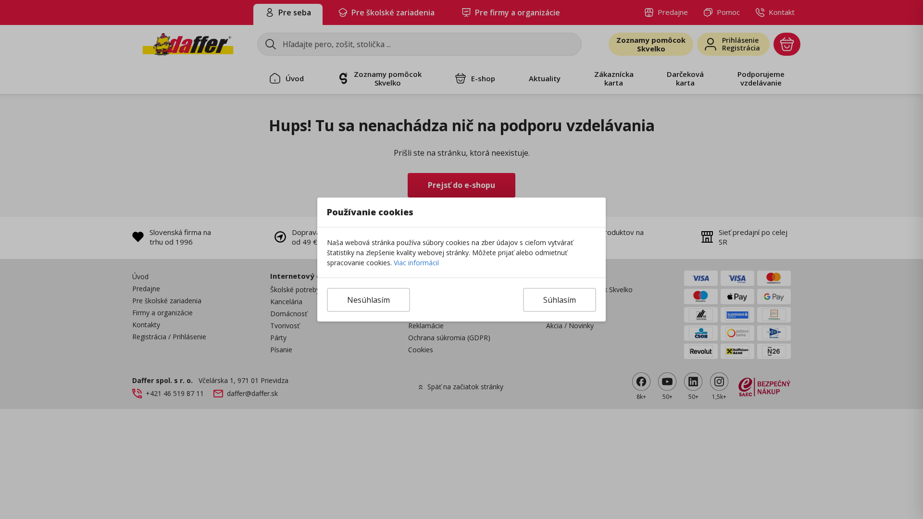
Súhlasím (559, 300)
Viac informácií (416, 262)
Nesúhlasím (368, 300)
